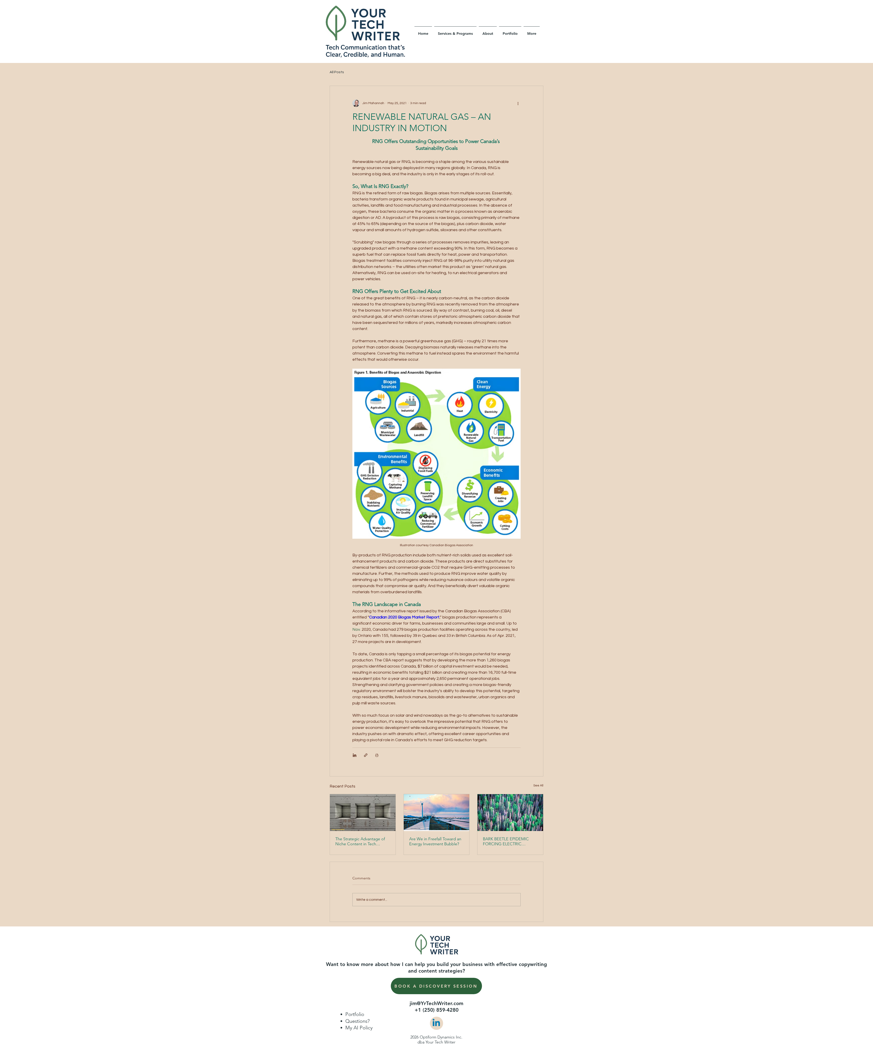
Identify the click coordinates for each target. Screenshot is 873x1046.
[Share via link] (366, 755)
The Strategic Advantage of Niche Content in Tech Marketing (360, 841)
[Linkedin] (436, 1023)
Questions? (357, 1021)
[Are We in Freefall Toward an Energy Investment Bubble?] (436, 812)
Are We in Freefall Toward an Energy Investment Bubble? (435, 841)
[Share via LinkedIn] (354, 755)
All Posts (337, 72)
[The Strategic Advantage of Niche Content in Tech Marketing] (363, 812)
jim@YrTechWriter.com (436, 1003)
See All (538, 785)
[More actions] (518, 103)
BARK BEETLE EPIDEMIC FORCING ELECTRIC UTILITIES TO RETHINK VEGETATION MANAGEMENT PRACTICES (509, 841)
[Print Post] (377, 755)
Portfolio (354, 1014)
